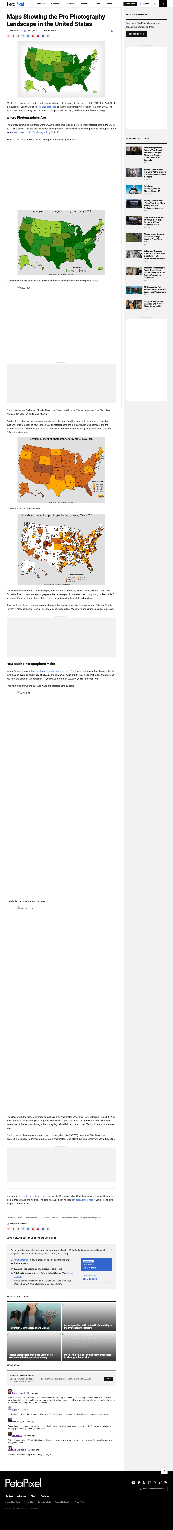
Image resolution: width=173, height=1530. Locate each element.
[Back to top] (164, 1470)
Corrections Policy (45, 1502)
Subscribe (130, 4)
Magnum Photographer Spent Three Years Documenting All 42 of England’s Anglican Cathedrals (154, 273)
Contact (9, 1496)
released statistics (47, 106)
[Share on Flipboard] (33, 36)
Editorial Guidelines (12, 1502)
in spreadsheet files (83, 1199)
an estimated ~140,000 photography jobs (33, 132)
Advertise (21, 1496)
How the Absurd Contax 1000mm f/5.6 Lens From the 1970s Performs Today (155, 221)
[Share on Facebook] (13, 36)
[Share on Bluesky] (28, 36)
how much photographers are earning (50, 671)
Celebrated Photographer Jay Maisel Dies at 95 (152, 188)
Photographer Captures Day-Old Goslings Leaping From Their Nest (154, 238)
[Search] (163, 3)
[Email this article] (43, 36)
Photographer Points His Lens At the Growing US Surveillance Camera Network (155, 173)
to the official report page (39, 1196)
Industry (23, 1224)
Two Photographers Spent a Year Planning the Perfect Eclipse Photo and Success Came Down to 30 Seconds (154, 154)
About (109, 3)
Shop (97, 3)
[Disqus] (61, 1422)
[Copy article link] (48, 36)
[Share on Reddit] (8, 36)
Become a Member (20, 1259)
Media (84, 3)
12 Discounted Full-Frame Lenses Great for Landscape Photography (155, 289)
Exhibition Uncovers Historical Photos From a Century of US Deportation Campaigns (155, 255)
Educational (15, 31)
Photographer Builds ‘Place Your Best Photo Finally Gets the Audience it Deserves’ (154, 204)
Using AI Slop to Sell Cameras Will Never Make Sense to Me (153, 304)
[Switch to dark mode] (155, 3)
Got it (108, 1379)
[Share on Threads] (23, 36)
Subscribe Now (136, 34)
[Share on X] (18, 36)
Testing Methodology (63, 1502)
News (40, 3)
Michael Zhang (50, 31)
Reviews (55, 3)
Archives (45, 1496)
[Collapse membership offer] (112, 1249)
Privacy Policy (80, 1502)
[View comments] (113, 31)
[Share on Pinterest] (38, 36)
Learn (70, 3)
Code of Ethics (29, 1502)
